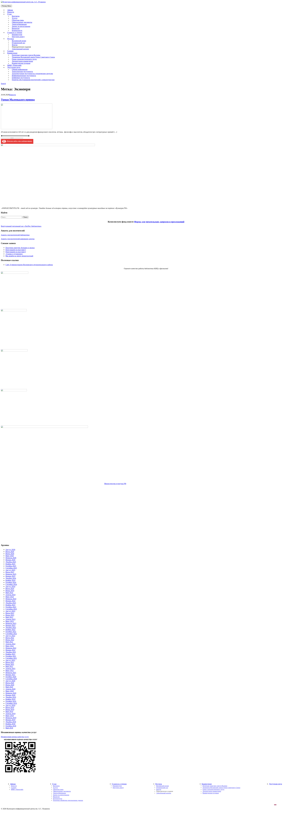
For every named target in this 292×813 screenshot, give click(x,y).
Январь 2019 (10, 720)
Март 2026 (9, 556)
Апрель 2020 (10, 689)
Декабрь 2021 (10, 652)
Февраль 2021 (10, 673)
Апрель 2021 (10, 668)
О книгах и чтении (119, 784)
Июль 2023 (9, 613)
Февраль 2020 (10, 693)
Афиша (13, 784)
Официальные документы (62, 791)
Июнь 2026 (9, 554)
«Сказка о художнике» (14, 254)
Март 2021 (9, 671)
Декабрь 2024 (10, 578)
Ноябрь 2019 (10, 699)
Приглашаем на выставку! (15, 250)
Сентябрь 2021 (11, 658)
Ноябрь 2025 (10, 564)
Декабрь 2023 (10, 603)
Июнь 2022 (9, 640)
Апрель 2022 (10, 644)
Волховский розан (162, 786)
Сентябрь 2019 (11, 703)
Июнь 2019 (9, 709)
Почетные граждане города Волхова (215, 786)
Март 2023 (9, 621)
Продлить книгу (18, 37)
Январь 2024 (10, 601)
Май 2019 (9, 712)
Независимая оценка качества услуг (15, 737)
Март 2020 (9, 691)
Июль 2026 (9, 552)
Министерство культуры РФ (115, 484)
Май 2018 (9, 728)
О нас (9, 14)
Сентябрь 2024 (11, 584)
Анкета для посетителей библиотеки (15, 235)
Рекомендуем (117, 786)
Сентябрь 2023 (11, 609)
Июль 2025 (9, 572)
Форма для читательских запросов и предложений (159, 222)
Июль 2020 (9, 683)
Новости (12, 95)
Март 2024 (9, 597)
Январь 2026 (10, 560)
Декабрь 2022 (10, 627)
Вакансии (56, 797)
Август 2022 (10, 636)
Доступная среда (275, 784)
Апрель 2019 (10, 714)
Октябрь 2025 (10, 566)
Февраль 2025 (10, 574)
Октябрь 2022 (10, 632)
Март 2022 (9, 646)
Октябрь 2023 (10, 607)
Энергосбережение (59, 793)
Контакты (56, 786)
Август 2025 (10, 570)
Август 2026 (10, 550)
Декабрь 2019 (10, 697)
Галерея (13, 788)
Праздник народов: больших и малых (20, 248)
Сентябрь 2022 (11, 634)
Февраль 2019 (10, 718)
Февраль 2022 (10, 648)
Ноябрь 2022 (10, 630)
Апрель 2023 (10, 619)
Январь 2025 (10, 576)
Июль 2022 (9, 638)
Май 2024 (9, 593)
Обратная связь (58, 789)
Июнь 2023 (9, 615)
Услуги (55, 788)
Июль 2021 (9, 662)
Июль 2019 (9, 707)
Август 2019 (10, 705)
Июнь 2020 (9, 685)
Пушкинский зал (162, 788)
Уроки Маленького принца (18, 99)
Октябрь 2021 (10, 656)
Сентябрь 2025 (11, 568)
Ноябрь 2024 (10, 580)
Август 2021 (10, 660)
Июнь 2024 (9, 591)
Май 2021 (9, 666)
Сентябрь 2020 (11, 679)
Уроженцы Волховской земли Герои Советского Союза (221, 788)
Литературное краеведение (212, 791)
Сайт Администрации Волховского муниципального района (29, 265)
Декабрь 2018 (10, 722)
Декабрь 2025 (10, 562)
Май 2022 (9, 642)
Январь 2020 (10, 695)
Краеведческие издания (211, 793)
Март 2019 (9, 716)
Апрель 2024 (10, 595)
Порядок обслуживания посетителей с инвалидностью (33, 80)
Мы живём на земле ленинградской (19, 256)
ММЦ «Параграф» (17, 789)
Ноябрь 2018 (10, 724)
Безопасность (57, 798)
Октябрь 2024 (10, 582)
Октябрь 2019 (10, 701)
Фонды (158, 789)
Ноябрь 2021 (10, 654)
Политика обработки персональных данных (68, 800)
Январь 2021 (10, 675)
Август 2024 (10, 586)
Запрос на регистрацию (61, 795)
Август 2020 (10, 681)
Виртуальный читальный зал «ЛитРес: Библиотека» (21, 226)
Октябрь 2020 (10, 677)
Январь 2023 (10, 625)
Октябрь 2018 (10, 726)
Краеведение (207, 784)
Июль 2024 (9, 589)
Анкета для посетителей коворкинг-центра (17, 239)
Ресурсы (158, 784)
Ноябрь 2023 (10, 605)
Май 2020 (9, 687)
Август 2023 (10, 611)
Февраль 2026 (10, 558)
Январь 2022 (10, 650)
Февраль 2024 (10, 599)
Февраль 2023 (10, 623)
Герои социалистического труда (213, 789)
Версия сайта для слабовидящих (19, 141)
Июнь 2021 (9, 664)
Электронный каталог (20, 49)
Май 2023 (9, 617)
